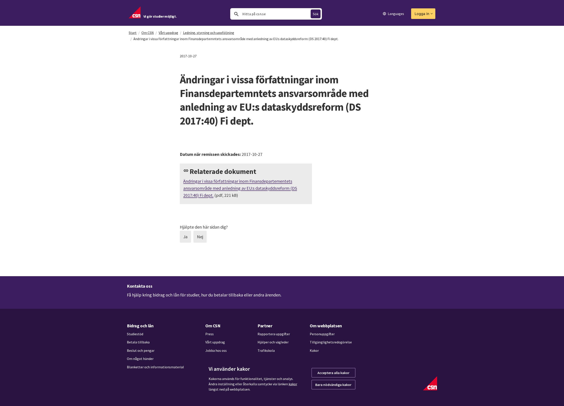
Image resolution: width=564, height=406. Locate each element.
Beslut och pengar (140, 350)
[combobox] (276, 14)
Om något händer (140, 358)
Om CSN (147, 32)
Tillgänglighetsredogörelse (331, 342)
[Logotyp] (430, 383)
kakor (293, 384)
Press (209, 334)
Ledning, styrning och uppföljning (208, 32)
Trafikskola (266, 350)
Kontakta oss (139, 286)
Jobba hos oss (216, 350)
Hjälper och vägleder (273, 342)
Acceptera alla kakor (333, 373)
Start (133, 32)
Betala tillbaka (138, 342)
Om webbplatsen (326, 325)
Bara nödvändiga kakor (333, 384)
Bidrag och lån (140, 325)
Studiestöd (135, 334)
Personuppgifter (322, 334)
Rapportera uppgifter (274, 334)
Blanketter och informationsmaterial (155, 367)
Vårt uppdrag (168, 32)
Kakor (314, 350)
